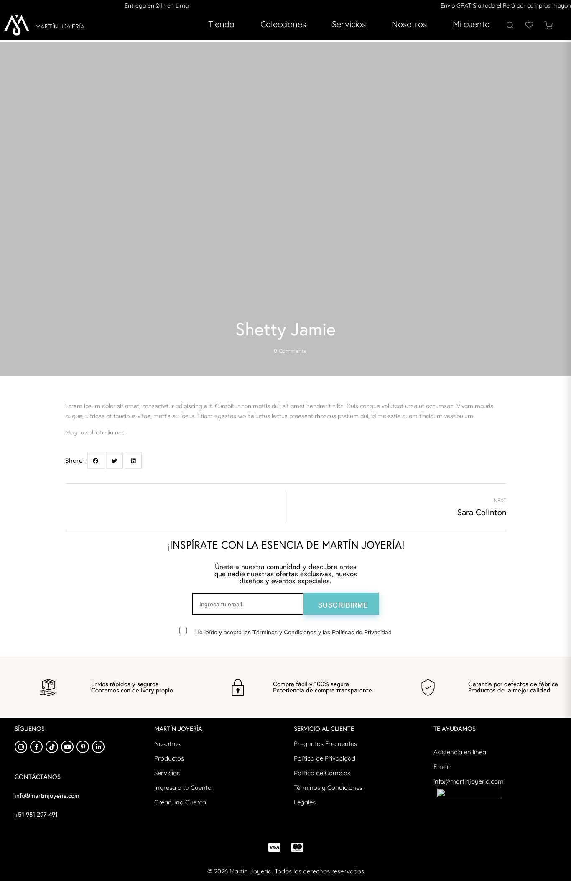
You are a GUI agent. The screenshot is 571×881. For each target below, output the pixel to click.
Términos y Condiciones (328, 788)
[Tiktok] (52, 747)
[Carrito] (548, 25)
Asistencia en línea (459, 752)
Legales (305, 802)
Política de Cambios (322, 773)
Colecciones (283, 24)
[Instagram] (21, 747)
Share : (75, 461)
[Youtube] (67, 747)
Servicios (349, 24)
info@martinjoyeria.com (468, 781)
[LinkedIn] (133, 460)
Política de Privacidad (324, 758)
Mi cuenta (471, 24)
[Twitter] (114, 460)
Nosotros (409, 24)
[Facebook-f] (36, 747)
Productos (169, 758)
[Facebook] (95, 460)
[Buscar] (510, 25)
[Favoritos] (529, 25)
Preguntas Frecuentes (325, 744)
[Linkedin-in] (98, 747)
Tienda (221, 24)
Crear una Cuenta (180, 802)
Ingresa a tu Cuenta (183, 788)
